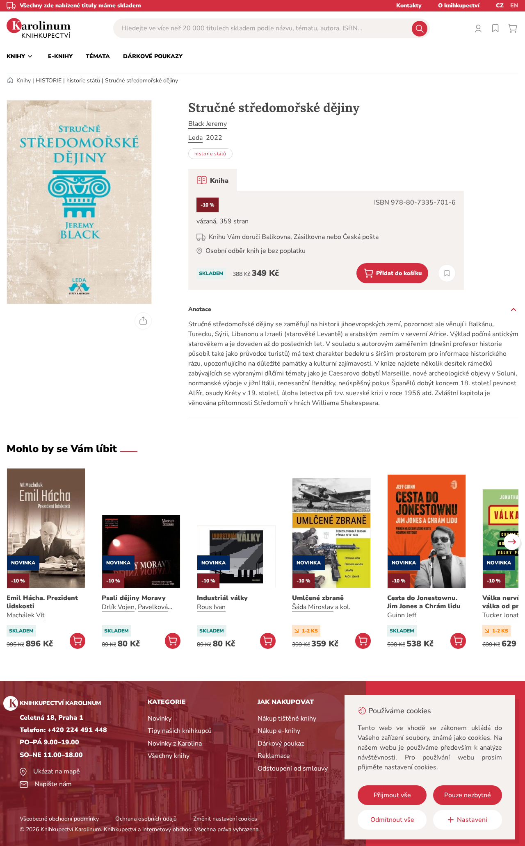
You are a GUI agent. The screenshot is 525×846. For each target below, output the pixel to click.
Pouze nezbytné (467, 795)
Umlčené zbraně (318, 598)
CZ (500, 5)
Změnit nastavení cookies (225, 819)
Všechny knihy (168, 755)
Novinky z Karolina (175, 743)
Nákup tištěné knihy (287, 718)
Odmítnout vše (392, 819)
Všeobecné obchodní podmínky (59, 819)
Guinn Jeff (401, 615)
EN (514, 5)
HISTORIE (49, 80)
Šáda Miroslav (312, 607)
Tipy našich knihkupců (180, 730)
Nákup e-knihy (279, 730)
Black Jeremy (207, 123)
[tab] (212, 180)
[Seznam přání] (495, 28)
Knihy (23, 80)
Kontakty (409, 5)
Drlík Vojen (118, 607)
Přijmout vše (392, 795)
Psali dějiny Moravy (134, 598)
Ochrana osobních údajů (146, 819)
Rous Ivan (211, 607)
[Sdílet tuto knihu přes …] (143, 321)
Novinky (159, 718)
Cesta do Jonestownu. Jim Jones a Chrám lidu (424, 602)
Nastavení (472, 819)
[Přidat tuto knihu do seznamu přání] (447, 273)
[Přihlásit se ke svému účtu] (478, 28)
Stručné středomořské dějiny (141, 80)
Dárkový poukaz (281, 743)
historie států (83, 80)
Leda (195, 137)
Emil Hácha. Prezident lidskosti (42, 602)
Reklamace (274, 755)
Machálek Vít (26, 615)
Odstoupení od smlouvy (293, 768)
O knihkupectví (458, 5)
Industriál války (222, 598)
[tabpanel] (326, 240)
